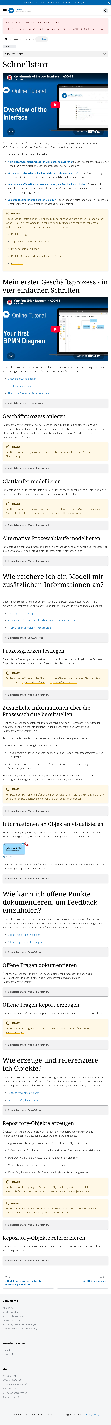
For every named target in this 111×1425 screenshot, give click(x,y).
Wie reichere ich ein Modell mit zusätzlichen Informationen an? (43, 173)
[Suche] (105, 10)
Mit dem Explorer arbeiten (25, 248)
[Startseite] (6, 39)
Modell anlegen (14, 456)
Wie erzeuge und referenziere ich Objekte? (32, 199)
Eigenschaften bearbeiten (63, 682)
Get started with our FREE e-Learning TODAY (68, 2)
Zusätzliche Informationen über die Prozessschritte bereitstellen (42, 620)
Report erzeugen (15, 1032)
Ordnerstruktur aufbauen (31, 1191)
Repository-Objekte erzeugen (23, 1092)
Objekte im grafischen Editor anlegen (38, 513)
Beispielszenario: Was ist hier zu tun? (28, 468)
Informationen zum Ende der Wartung (20, 1328)
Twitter (6, 1350)
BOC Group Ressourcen (13, 1392)
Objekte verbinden (73, 513)
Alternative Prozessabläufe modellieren (29, 393)
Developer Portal (10, 1397)
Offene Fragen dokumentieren (24, 934)
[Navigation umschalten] (5, 10)
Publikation (17, 263)
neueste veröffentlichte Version (37, 29)
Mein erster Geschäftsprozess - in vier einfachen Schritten (40, 161)
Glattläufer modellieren (20, 386)
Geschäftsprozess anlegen (22, 378)
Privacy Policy (92, 1414)
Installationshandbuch (13, 1320)
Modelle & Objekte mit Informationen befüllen (36, 256)
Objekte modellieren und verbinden (30, 241)
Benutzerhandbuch (11, 1312)
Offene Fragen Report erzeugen (25, 942)
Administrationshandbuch (14, 1316)
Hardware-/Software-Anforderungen (19, 1324)
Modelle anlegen (20, 234)
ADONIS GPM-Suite (11, 1380)
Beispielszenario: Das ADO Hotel (26, 403)
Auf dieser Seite (14, 54)
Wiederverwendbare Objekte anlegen (71, 1191)
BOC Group (8, 1376)
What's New (8, 1307)
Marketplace (8, 1388)
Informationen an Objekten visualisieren (29, 627)
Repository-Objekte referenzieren (26, 1100)
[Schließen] (109, 2)
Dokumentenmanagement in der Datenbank (45, 1212)
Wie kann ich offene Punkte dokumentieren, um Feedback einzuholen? (47, 184)
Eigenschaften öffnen (33, 682)
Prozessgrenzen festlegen (22, 613)
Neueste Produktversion (13, 1384)
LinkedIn (6, 1354)
